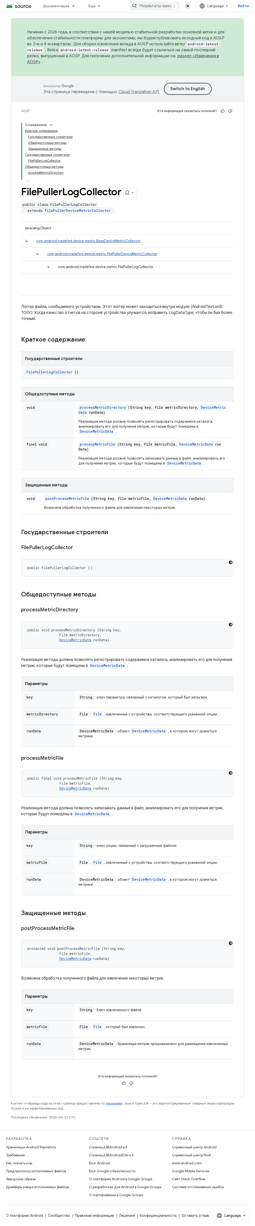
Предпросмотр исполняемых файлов (36, 1171)
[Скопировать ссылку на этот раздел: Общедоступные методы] (103, 595)
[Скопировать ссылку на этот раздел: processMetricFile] (70, 758)
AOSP (25, 111)
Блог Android (99, 1163)
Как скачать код (19, 1163)
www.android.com (187, 1163)
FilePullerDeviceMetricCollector (78, 210)
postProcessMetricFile (67, 498)
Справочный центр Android (194, 1147)
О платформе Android (24, 1216)
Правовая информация (94, 1216)
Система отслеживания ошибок (198, 1187)
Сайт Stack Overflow (188, 1179)
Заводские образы (21, 1179)
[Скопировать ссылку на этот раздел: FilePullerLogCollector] (79, 548)
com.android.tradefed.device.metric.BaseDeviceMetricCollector (88, 241)
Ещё (92, 6)
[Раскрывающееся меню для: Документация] (75, 6)
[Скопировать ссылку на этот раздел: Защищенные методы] (92, 914)
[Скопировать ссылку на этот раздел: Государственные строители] (115, 533)
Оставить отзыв (195, 1216)
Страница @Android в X (108, 1147)
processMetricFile (97, 444)
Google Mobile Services (190, 1171)
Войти (243, 6)
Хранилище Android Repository (31, 1147)
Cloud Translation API (139, 91)
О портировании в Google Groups (116, 1195)
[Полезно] (222, 111)
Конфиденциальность (158, 1216)
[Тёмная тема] (231, 562)
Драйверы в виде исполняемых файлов (37, 1187)
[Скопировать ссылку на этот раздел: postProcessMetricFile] (81, 929)
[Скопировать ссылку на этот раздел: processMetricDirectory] (84, 610)
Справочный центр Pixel (191, 1155)
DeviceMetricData (96, 431)
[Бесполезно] (230, 111)
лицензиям (114, 1103)
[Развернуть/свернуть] (51, 125)
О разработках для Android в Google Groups (125, 1187)
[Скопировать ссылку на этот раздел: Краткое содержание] (92, 340)
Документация (56, 6)
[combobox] (154, 5)
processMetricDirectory (103, 407)
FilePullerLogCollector (49, 372)
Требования (15, 1155)
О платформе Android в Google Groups (120, 1179)
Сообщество (59, 1216)
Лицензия (127, 1216)
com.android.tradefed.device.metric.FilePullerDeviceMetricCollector (102, 254)
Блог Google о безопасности (112, 1171)
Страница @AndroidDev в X (111, 1155)
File (97, 714)
